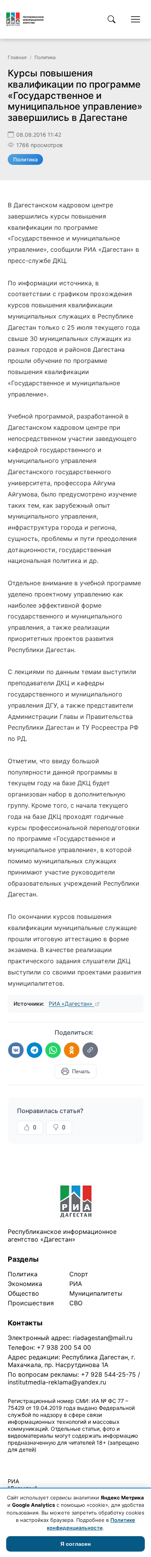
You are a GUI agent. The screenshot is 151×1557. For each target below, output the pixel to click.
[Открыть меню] (135, 19)
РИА (75, 1284)
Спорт (78, 1274)
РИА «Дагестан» (71, 1003)
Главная (17, 57)
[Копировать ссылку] (90, 1050)
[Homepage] (25, 19)
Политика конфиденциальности (43, 1459)
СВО (75, 1303)
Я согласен (75, 1544)
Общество (23, 1293)
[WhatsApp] (53, 1050)
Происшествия (31, 1303)
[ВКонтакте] (16, 1050)
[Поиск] (111, 19)
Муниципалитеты (95, 1293)
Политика (45, 57)
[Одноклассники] (71, 1050)
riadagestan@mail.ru (102, 1338)
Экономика (25, 1284)
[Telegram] (34, 1050)
